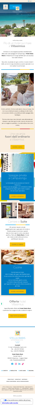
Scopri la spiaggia (17, 196)
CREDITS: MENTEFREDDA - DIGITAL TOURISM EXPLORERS (17, 381)
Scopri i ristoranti (17, 291)
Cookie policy (18, 379)
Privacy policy (11, 379)
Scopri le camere (17, 244)
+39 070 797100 (19, 349)
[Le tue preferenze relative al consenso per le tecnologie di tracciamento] (1, 303)
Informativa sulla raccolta (10, 403)
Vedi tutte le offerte (17, 315)
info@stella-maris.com (19, 347)
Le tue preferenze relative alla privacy (18, 400)
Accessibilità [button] (18, 396)
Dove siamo (23, 370)
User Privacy (24, 379)
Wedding (31, 370)
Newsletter (14, 370)
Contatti (5, 370)
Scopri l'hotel (17, 147)
